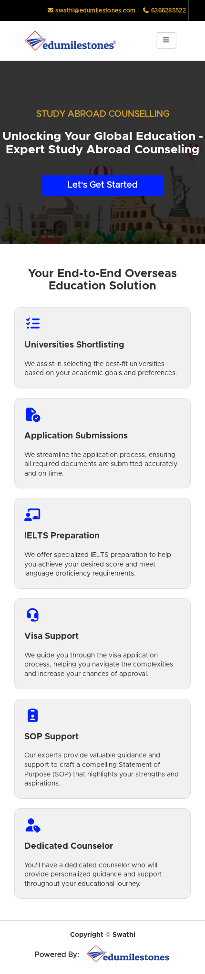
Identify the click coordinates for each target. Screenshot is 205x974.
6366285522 (168, 10)
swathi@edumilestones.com (95, 10)
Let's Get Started (102, 185)
